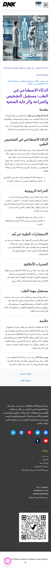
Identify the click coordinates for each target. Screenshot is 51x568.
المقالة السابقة (25, 374)
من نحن (45, 456)
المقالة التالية (25, 380)
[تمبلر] (37, 440)
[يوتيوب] (45, 440)
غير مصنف (44, 81)
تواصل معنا (44, 463)
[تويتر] (37, 432)
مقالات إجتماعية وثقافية (30, 81)
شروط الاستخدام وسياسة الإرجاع (35, 470)
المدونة (45, 459)
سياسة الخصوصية (41, 466)
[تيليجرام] (13, 432)
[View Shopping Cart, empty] (38, 4)
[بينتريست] (29, 432)
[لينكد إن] (21, 432)
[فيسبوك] (45, 432)
